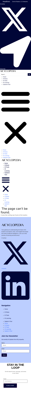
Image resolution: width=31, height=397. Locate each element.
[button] (15, 117)
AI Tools (5, 80)
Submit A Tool (6, 84)
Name (3, 343)
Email (3, 348)
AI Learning (6, 82)
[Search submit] (29, 74)
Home (4, 77)
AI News (5, 78)
